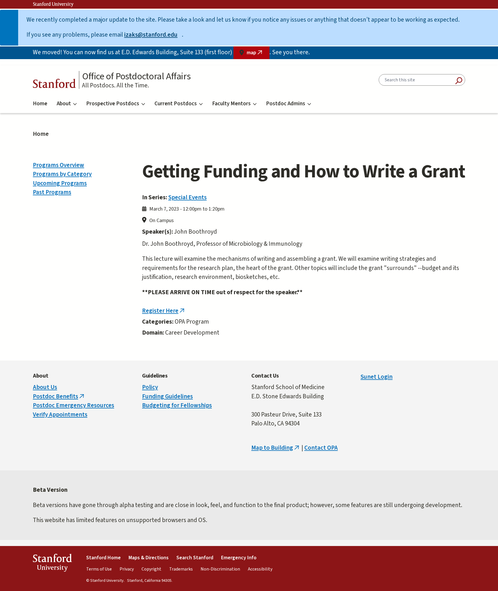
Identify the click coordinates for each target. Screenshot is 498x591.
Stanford (54, 85)
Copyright (151, 569)
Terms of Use (99, 569)
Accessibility (260, 569)
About (64, 104)
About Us (45, 387)
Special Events (187, 197)
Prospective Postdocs (112, 104)
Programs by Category (62, 174)
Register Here (164, 310)
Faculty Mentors (231, 104)
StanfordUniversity (52, 564)
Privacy (127, 569)
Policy (150, 387)
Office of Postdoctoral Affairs (136, 76)
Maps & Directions (149, 557)
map (258, 54)
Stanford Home (103, 557)
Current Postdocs (175, 104)
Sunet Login (377, 376)
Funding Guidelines (167, 396)
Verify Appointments (60, 414)
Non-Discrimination (220, 569)
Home (40, 104)
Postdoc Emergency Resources (73, 405)
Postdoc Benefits (59, 396)
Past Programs (52, 192)
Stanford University (53, 4)
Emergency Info (238, 557)
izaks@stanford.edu (153, 34)
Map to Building (275, 447)
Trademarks (181, 569)
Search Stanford (194, 557)
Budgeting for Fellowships (177, 405)
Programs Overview (58, 165)
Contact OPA (321, 447)
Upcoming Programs (60, 183)
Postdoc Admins (285, 104)
